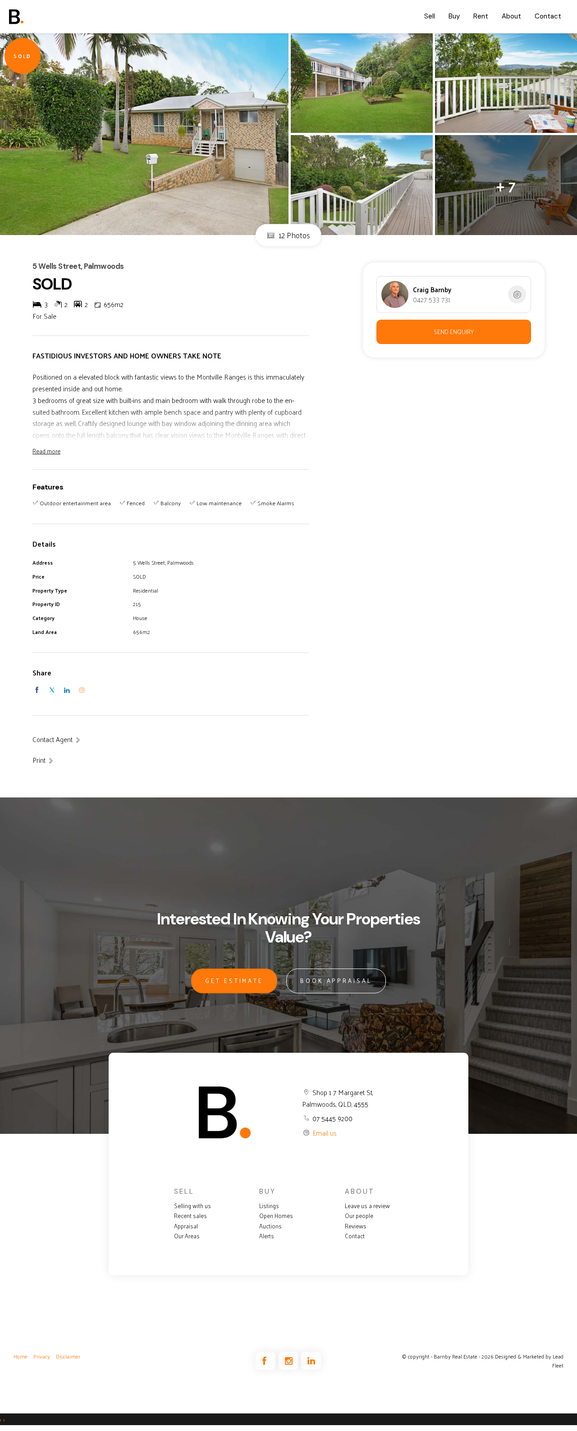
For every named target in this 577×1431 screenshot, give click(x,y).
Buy (454, 16)
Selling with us (192, 1206)
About (511, 16)
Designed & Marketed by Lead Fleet (529, 1361)
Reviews (355, 1226)
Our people (359, 1216)
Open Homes (276, 1216)
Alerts (266, 1236)
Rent (480, 16)
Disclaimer (68, 1356)
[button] (43, 760)
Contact (548, 16)
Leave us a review (367, 1206)
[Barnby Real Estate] (43, 16)
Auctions (270, 1226)
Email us (324, 1133)
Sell (429, 16)
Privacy (41, 1356)
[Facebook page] (267, 1361)
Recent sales (190, 1216)
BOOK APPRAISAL (336, 980)
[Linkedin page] (311, 1361)
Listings (269, 1206)
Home (20, 1356)
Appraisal (186, 1226)
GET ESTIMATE (234, 980)
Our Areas (187, 1236)
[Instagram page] (289, 1361)
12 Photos (293, 235)
